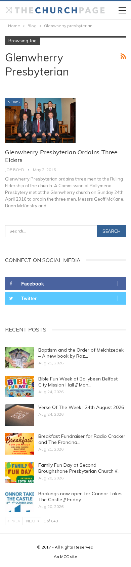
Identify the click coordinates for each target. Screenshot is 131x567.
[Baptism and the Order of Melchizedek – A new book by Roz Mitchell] (19, 357)
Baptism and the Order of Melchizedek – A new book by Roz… (81, 353)
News (13, 101)
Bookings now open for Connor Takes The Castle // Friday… (80, 497)
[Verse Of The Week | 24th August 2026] (19, 415)
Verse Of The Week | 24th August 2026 (81, 407)
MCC (64, 556)
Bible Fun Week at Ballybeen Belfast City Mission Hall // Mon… (78, 382)
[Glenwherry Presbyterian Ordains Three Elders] (40, 120)
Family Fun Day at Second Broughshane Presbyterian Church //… (79, 468)
